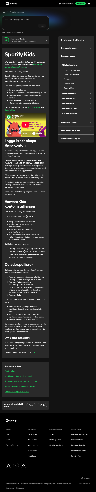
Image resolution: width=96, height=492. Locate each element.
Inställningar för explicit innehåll (18, 376)
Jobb (8, 439)
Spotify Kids (69, 88)
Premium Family (78, 445)
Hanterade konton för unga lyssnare (23, 65)
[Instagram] (8, 465)
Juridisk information (12, 484)
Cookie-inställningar (64, 484)
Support (52, 434)
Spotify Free (76, 456)
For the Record (12, 445)
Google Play (10, 110)
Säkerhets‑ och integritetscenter (31, 484)
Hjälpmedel (20, 488)
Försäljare (32, 456)
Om (7, 434)
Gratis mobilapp (56, 445)
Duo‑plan (68, 79)
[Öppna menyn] (89, 3)
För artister (32, 434)
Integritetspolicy (49, 484)
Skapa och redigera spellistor (17, 391)
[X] (16, 465)
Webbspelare (55, 439)
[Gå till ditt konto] (45, 40)
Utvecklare (32, 439)
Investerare (32, 450)
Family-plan (10, 371)
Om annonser (10, 488)
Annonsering (33, 445)
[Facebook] (23, 465)
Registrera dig (68, 3)
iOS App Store (34, 107)
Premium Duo (77, 439)
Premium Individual (72, 70)
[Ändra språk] (60, 3)
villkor (34, 352)
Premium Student (71, 74)
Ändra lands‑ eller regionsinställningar (21, 381)
